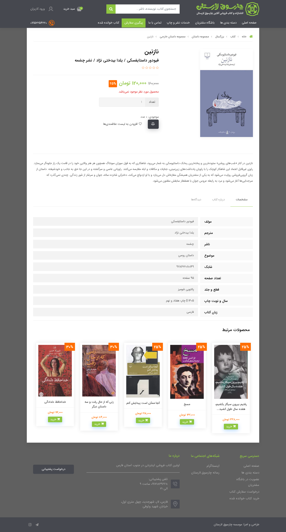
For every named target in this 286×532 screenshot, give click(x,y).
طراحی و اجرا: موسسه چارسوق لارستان (236, 524)
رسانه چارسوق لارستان (205, 472)
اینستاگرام (213, 465)
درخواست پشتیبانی (53, 469)
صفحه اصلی (249, 22)
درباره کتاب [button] (218, 199)
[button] (72, 9)
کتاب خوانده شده (108, 22)
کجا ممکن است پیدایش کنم (143, 403)
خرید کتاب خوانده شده (244, 498)
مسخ (187, 404)
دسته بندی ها (228, 22)
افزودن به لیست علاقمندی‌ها (120, 124)
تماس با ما (154, 22)
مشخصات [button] (241, 199)
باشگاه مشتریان (205, 22)
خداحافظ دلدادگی (55, 402)
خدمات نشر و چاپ (178, 22)
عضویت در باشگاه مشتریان (247, 482)
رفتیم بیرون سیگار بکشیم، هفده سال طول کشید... (231, 406)
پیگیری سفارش (133, 22)
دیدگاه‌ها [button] (196, 199)
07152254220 (39, 23)
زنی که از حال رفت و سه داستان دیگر (99, 404)
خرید (229, 426)
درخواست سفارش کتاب (244, 491)
